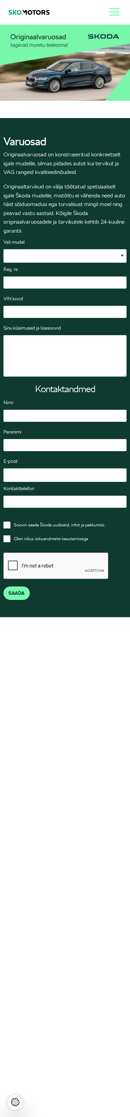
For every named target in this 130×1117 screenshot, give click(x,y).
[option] (65, 63)
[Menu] (112, 11)
